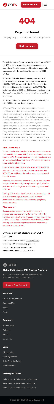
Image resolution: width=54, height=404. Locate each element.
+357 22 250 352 (27, 250)
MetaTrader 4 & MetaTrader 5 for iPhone (19, 383)
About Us (6, 334)
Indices (6, 307)
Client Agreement (10, 356)
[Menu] (45, 4)
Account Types (9, 325)
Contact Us (7, 339)
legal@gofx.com (32, 240)
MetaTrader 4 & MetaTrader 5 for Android (19, 387)
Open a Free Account (16, 285)
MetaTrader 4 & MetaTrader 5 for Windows (20, 379)
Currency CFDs (8, 303)
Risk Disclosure (9, 365)
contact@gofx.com (24, 247)
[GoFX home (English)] (10, 4)
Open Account (30, 4)
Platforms (6, 330)
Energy (5, 312)
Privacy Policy (8, 352)
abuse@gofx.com (28, 244)
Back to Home (27, 46)
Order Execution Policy (12, 361)
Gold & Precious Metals (12, 298)
